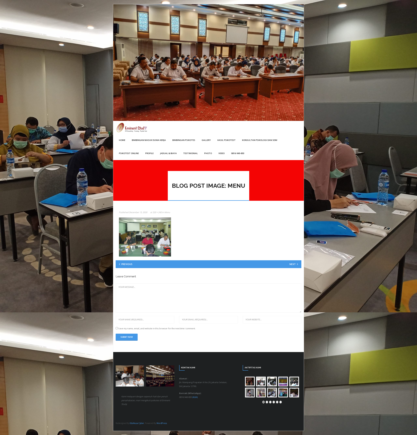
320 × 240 (157, 212)
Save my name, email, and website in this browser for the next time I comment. (156, 328)
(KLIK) (195, 397)
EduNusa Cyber (137, 423)
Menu (167, 212)
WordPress (162, 423)
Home (122, 140)
